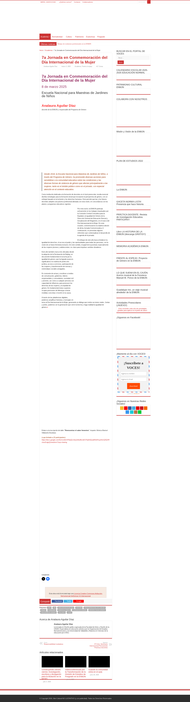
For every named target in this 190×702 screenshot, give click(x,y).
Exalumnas (90, 37)
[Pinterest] (123, 2)
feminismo (52, 610)
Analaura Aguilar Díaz (50, 66)
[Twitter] (120, 2)
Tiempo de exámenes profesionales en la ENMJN (74, 44)
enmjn (43, 610)
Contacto (77, 2)
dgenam (79, 607)
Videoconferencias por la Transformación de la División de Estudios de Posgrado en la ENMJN (75, 673)
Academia (44, 37)
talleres (62, 612)
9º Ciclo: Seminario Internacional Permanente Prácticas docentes (99, 645)
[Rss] (114, 2)
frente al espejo (64, 610)
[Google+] (116, 2)
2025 (49, 607)
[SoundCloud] (127, 2)
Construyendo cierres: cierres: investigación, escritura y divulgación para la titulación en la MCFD (51, 674)
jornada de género (79, 610)
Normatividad (57, 37)
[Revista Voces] (95, 19)
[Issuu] (133, 2)
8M (54, 607)
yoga (69, 612)
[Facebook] (118, 2)
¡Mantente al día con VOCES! (131, 354)
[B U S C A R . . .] (149, 2)
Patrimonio (79, 37)
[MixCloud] (136, 2)
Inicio (41, 50)
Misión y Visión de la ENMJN (130, 131)
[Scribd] (131, 2)
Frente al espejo (87, 66)
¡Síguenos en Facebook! (128, 317)
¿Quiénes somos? (65, 2)
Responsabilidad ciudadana (53, 643)
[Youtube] (125, 2)
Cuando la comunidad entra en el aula (98, 671)
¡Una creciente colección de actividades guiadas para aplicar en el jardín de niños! (132, 309)
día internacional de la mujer (95, 607)
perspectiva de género (97, 610)
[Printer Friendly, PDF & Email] (48, 70)
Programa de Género (48, 612)
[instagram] (129, 2)
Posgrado (101, 37)
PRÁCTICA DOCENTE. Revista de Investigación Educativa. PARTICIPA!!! (131, 217)
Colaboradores (87, 2)
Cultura (69, 37)
